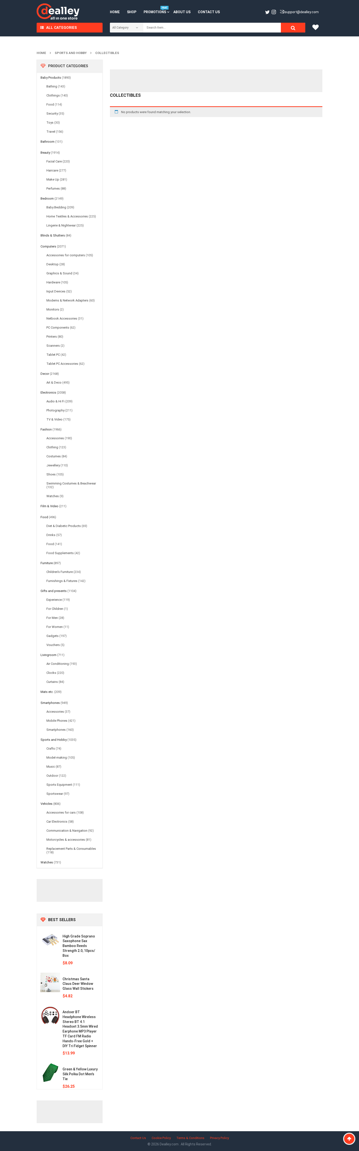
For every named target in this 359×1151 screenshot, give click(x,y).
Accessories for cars (61, 812)
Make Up (52, 179)
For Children (54, 609)
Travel (50, 131)
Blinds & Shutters (53, 235)
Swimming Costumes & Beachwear (71, 483)
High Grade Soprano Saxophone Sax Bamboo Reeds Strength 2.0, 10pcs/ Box (79, 945)
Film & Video (49, 506)
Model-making (56, 757)
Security (52, 113)
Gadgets (52, 636)
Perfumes (53, 188)
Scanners (53, 345)
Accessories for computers (65, 255)
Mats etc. (47, 692)
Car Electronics (56, 821)
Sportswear (54, 794)
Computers (48, 246)
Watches (52, 496)
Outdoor (52, 775)
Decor (45, 374)
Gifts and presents (54, 591)
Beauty (45, 152)
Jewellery (53, 465)
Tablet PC (53, 354)
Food (50, 104)
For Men (52, 618)
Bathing (51, 86)
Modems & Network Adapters (67, 300)
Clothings (53, 95)
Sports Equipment (59, 784)
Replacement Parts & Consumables (71, 848)
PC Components (57, 327)
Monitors (52, 309)
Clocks (51, 673)
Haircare (52, 170)
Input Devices (55, 291)
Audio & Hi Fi (55, 401)
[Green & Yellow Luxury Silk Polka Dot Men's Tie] (50, 1072)
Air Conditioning (57, 664)
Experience (54, 600)
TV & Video (54, 419)
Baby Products (51, 77)
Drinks (50, 535)
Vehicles (47, 804)
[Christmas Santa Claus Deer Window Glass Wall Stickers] (50, 982)
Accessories (55, 438)
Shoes (51, 474)
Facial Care (54, 161)
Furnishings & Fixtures (61, 581)
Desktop (52, 264)
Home (41, 53)
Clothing (52, 447)
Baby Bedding (56, 207)
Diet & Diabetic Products (63, 526)
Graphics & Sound (59, 273)
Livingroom (48, 655)
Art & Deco (54, 382)
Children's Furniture (59, 572)
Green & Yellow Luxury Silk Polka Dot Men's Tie (80, 1074)
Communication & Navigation (66, 830)
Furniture (47, 563)
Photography (55, 410)
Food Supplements (60, 553)
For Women (54, 627)
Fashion (46, 429)
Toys (49, 122)
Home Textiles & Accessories (67, 216)
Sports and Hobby (71, 53)
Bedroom (47, 198)
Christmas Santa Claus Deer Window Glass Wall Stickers (78, 984)
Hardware (53, 282)
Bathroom (47, 141)
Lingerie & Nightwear (61, 225)
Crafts (50, 748)
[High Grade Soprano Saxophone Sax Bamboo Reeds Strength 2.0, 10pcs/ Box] (50, 939)
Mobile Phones (56, 720)
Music (50, 766)
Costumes (53, 456)
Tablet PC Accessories (62, 364)
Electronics (48, 392)
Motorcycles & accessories (65, 839)
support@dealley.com (302, 12)
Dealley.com (169, 1144)
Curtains (52, 682)
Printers (51, 336)
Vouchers (53, 645)
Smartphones (50, 703)
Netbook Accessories (61, 318)
